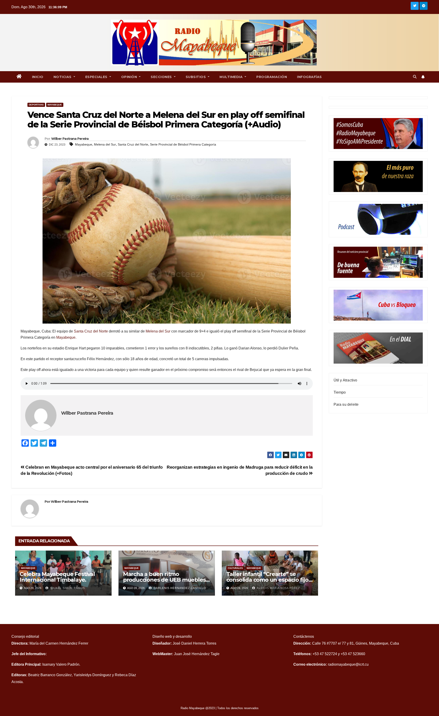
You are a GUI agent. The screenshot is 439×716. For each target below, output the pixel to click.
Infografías (309, 77)
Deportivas (36, 104)
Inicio (37, 77)
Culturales (235, 568)
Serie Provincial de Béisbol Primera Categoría (183, 144)
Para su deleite (346, 404)
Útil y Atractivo (345, 380)
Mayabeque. (66, 337)
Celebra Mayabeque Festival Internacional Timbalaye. (57, 577)
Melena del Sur (105, 144)
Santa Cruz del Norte (133, 144)
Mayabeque (55, 104)
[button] (415, 77)
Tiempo (340, 392)
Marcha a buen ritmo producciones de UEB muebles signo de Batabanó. (164, 580)
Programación (271, 77)
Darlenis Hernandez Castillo (179, 588)
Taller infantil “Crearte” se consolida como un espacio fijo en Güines (267, 580)
